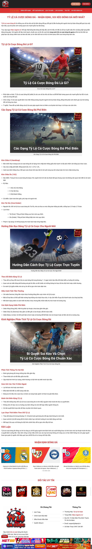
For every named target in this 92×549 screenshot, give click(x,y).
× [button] (74, 245)
